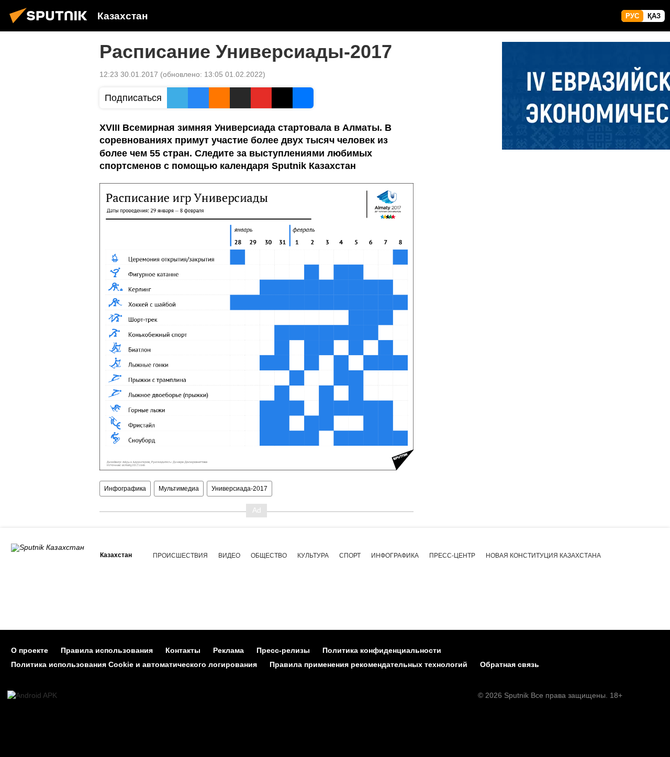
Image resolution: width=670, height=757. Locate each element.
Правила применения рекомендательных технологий (368, 664)
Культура (313, 555)
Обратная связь (509, 664)
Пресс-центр (452, 555)
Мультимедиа (179, 488)
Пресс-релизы (283, 650)
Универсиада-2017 (239, 488)
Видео (229, 555)
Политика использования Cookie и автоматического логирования (134, 664)
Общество (269, 555)
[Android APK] (32, 695)
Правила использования (107, 650)
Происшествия (180, 555)
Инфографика (125, 488)
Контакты (182, 650)
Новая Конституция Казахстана (543, 555)
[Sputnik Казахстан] (51, 24)
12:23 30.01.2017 (128, 74)
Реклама (228, 650)
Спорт (350, 555)
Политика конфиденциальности (381, 650)
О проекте (29, 650)
